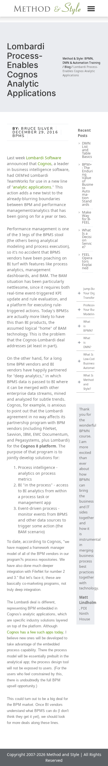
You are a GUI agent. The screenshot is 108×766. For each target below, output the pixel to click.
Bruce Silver (37, 128)
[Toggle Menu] (91, 8)
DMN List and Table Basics (87, 150)
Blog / (69, 67)
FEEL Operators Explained (87, 261)
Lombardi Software (43, 157)
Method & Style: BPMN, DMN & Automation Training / (81, 63)
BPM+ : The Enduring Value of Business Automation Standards (87, 184)
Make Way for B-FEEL (86, 217)
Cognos (45, 163)
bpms (18, 135)
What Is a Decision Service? (87, 238)
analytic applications (32, 187)
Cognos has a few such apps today (35, 632)
